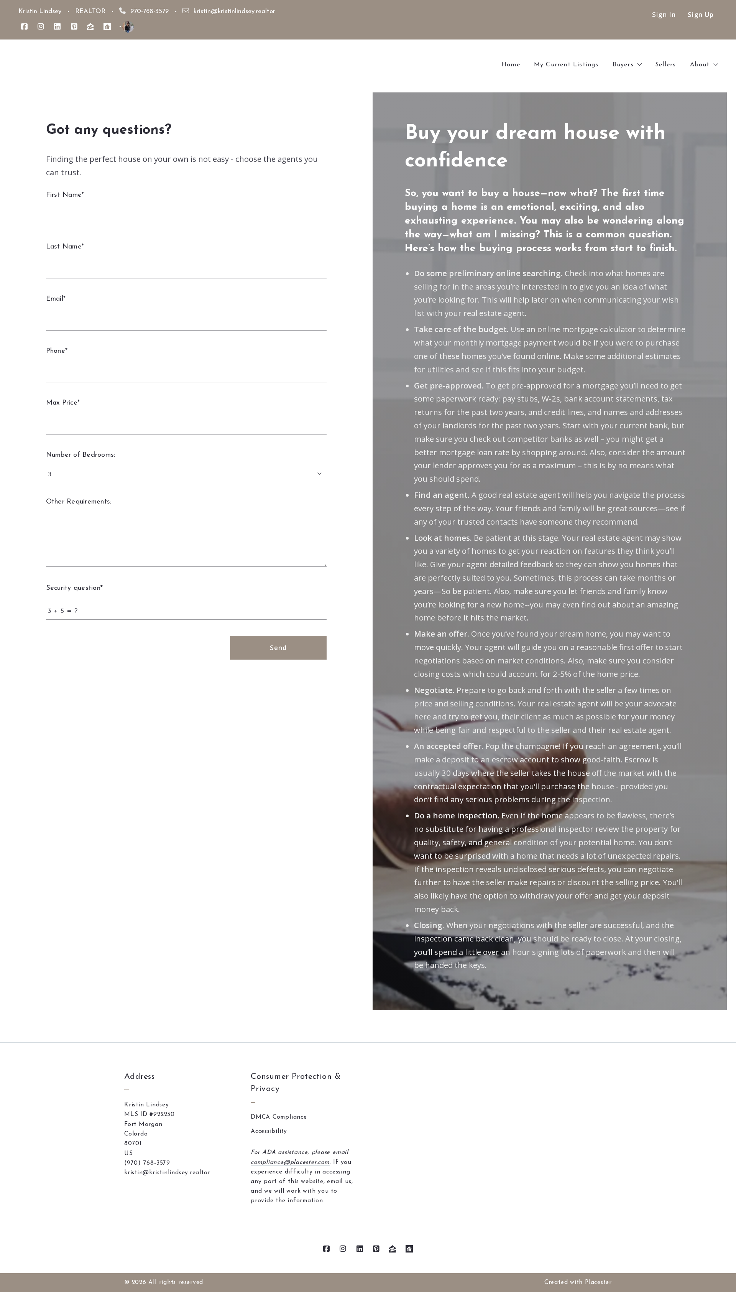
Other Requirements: (78, 502)
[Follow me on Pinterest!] (74, 26)
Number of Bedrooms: (80, 455)
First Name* (65, 195)
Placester (598, 1282)
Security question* (74, 588)
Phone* (56, 351)
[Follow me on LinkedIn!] (57, 26)
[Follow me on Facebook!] (24, 26)
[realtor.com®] (107, 26)
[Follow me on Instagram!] (40, 26)
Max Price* (63, 403)
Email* (56, 299)
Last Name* (65, 247)
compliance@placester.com (290, 1162)
